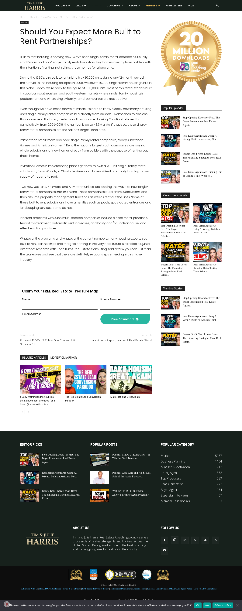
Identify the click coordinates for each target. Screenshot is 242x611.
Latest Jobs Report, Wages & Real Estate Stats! (121, 340)
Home (23, 17)
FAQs (191, 5)
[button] (217, 6)
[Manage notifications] (7, 604)
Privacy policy (222, 605)
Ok (198, 605)
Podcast (61, 5)
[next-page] (28, 412)
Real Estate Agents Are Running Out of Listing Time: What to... (205, 268)
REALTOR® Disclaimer (50, 589)
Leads (79, 5)
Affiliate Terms (139, 589)
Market (33, 17)
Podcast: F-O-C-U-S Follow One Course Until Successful (47, 342)
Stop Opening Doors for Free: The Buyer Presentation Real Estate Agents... (201, 121)
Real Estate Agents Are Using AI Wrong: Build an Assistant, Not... (206, 229)
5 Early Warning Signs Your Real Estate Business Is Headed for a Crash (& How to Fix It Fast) (37, 400)
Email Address (31, 314)
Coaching (113, 5)
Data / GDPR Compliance (205, 589)
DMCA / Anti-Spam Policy (180, 589)
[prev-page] (22, 412)
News (95, 5)
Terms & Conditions (72, 589)
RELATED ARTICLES (34, 357)
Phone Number (110, 299)
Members (151, 5)
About (133, 5)
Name (26, 299)
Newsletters (174, 5)
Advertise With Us (29, 589)
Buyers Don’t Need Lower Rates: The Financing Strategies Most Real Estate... (202, 157)
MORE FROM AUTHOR (63, 357)
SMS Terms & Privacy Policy (95, 589)
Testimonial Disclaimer (120, 589)
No (207, 605)
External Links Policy (157, 589)
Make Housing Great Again (125, 396)
